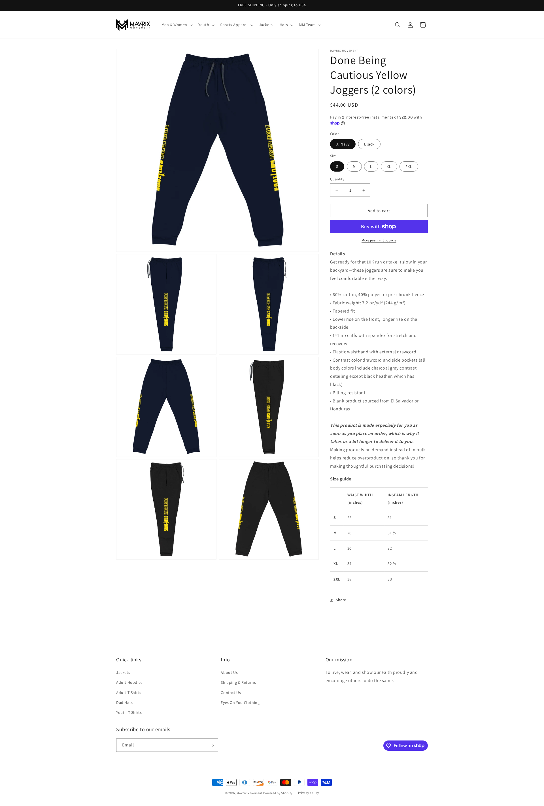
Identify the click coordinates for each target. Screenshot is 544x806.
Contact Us (231, 692)
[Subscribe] (211, 745)
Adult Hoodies (129, 682)
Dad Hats (124, 702)
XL (389, 166)
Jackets (123, 672)
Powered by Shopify (277, 793)
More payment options (379, 240)
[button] (176, 25)
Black (369, 144)
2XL (408, 166)
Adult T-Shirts (128, 692)
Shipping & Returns (238, 682)
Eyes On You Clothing (240, 702)
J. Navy (343, 144)
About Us (229, 672)
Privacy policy (308, 793)
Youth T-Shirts (129, 712)
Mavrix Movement (250, 793)
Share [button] (341, 599)
